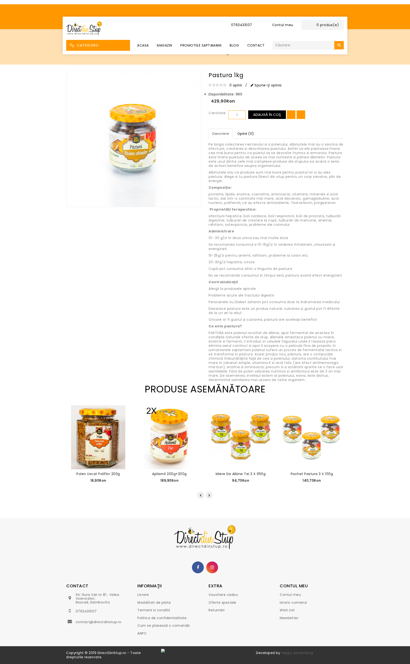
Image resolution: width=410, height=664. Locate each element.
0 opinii (235, 85)
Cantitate (217, 113)
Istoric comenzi (293, 602)
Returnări (217, 610)
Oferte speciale (222, 602)
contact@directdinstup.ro (98, 622)
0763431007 (86, 611)
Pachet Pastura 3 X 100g (312, 473)
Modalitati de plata (154, 602)
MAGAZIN (164, 45)
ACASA (143, 45)
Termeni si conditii (153, 610)
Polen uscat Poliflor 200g (98, 473)
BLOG (234, 45)
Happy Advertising (297, 652)
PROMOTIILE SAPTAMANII (201, 45)
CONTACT (256, 45)
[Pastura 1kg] (133, 139)
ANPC (142, 633)
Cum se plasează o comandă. (163, 625)
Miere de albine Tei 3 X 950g (241, 473)
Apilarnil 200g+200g (169, 473)
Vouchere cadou (223, 594)
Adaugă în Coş (267, 114)
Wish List (287, 610)
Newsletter (289, 618)
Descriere (220, 133)
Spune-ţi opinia (268, 85)
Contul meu (290, 594)
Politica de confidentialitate (162, 618)
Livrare (143, 594)
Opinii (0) (245, 133)
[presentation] (200, 495)
